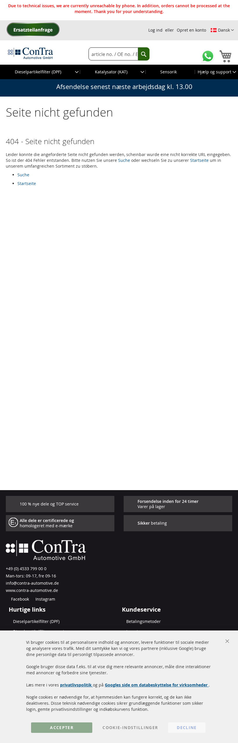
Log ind (155, 30)
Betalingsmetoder (143, 621)
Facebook (19, 599)
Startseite (199, 160)
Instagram (44, 599)
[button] (222, 30)
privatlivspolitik (76, 685)
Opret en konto (191, 30)
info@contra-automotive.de (32, 583)
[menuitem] (40, 72)
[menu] (119, 72)
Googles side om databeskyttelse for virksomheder (157, 685)
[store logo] (30, 53)
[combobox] (119, 54)
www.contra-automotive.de (32, 590)
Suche (124, 160)
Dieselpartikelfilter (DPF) (36, 621)
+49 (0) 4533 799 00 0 (26, 568)
